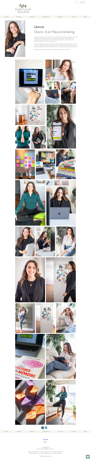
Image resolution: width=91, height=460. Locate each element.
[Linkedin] (45, 439)
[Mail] (46, 427)
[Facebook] (47, 439)
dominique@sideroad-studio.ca (48, 448)
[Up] (42, 427)
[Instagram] (43, 439)
